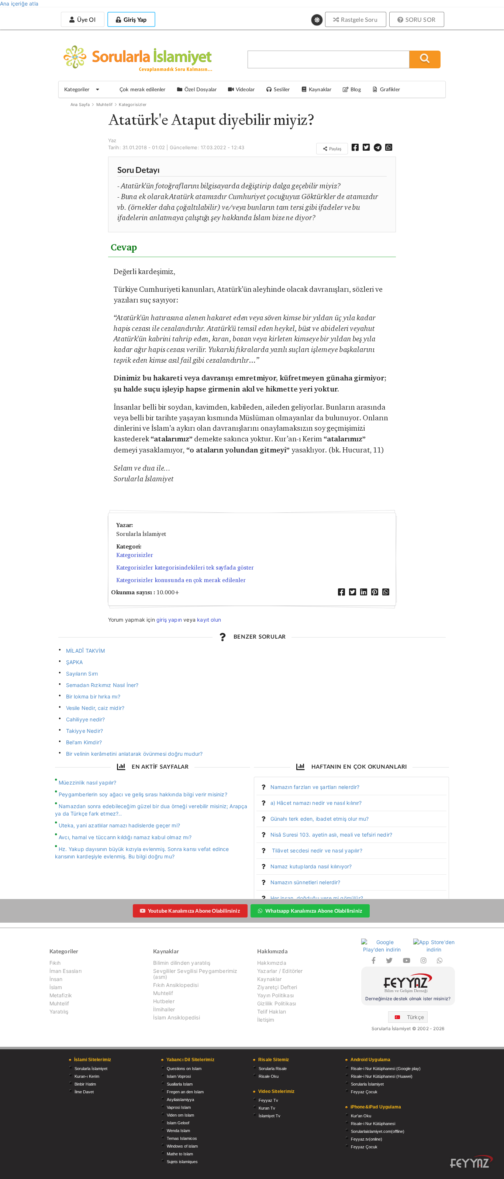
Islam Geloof (178, 1123)
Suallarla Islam (180, 1084)
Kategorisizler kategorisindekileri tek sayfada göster (185, 567)
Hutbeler (163, 1001)
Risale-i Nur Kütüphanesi (373, 1123)
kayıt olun (209, 619)
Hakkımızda (271, 963)
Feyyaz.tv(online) (366, 1139)
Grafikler (390, 89)
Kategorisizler (132, 104)
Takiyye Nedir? (84, 731)
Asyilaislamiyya (180, 1099)
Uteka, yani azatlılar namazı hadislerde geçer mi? (119, 825)
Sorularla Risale (273, 1068)
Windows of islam (182, 1146)
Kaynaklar (269, 979)
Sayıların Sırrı (82, 673)
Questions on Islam (184, 1068)
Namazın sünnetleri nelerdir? (305, 882)
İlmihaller (164, 1009)
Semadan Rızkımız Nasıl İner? (102, 685)
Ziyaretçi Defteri (277, 987)
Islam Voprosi (179, 1076)
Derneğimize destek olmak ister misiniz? (408, 998)
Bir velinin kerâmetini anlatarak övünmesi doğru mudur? (134, 754)
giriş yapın (169, 619)
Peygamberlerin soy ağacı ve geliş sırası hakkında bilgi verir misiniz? (143, 794)
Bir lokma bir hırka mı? (93, 696)
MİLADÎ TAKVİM (85, 650)
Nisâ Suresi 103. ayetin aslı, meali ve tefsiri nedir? (331, 834)
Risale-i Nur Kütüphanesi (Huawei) (381, 1076)
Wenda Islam (178, 1130)
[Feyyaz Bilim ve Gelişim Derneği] (408, 984)
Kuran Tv (267, 1108)
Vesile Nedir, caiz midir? (95, 708)
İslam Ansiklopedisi (176, 1017)
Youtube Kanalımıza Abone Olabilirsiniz (194, 911)
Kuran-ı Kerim (87, 1076)
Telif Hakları (271, 1011)
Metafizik (60, 995)
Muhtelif (104, 104)
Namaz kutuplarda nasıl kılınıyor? (311, 866)
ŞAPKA (74, 662)
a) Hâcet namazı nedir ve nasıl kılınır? (316, 803)
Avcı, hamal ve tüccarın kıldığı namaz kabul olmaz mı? (125, 837)
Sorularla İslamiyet (91, 1068)
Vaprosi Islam (179, 1107)
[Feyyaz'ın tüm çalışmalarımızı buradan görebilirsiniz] (471, 1161)
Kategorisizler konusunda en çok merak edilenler (181, 580)
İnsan (56, 979)
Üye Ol (85, 19)
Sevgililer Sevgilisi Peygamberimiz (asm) (195, 974)
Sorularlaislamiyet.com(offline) (377, 1131)
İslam (55, 987)
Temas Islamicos (182, 1138)
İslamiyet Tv (269, 1116)
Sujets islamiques (182, 1161)
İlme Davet (84, 1092)
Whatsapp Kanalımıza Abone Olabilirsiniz (313, 911)
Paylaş (334, 148)
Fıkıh (55, 963)
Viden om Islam (180, 1115)
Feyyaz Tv (268, 1100)
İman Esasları (65, 971)
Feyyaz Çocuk (364, 1092)
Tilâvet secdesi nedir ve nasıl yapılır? (316, 850)
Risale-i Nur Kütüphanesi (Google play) (386, 1068)
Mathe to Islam (180, 1154)
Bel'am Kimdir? (84, 742)
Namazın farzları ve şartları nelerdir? (315, 787)
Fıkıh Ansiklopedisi (175, 985)
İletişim (265, 1019)
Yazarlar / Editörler (280, 971)
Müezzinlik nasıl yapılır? (88, 782)
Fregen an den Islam (185, 1092)
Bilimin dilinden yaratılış (181, 963)
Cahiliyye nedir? (85, 719)
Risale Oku (269, 1076)
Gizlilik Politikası (276, 1003)
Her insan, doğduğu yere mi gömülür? (316, 898)
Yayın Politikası (275, 995)
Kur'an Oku (361, 1116)
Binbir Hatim (85, 1084)
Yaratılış (59, 1011)
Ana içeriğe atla (19, 3)
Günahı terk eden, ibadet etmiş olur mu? (319, 819)
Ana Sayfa (80, 104)
